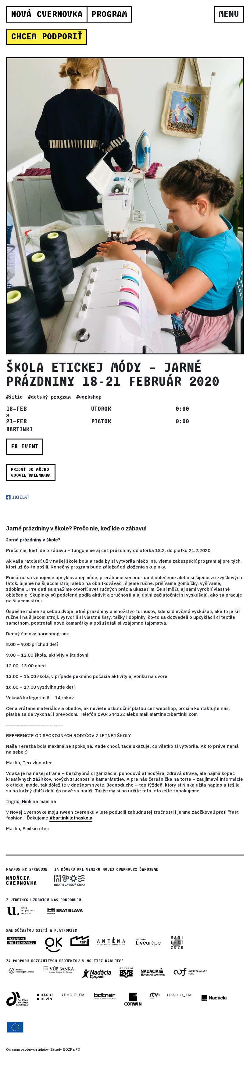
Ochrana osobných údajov (27, 1049)
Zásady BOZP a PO (65, 1049)
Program (109, 14)
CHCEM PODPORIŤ (46, 37)
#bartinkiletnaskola (70, 818)
